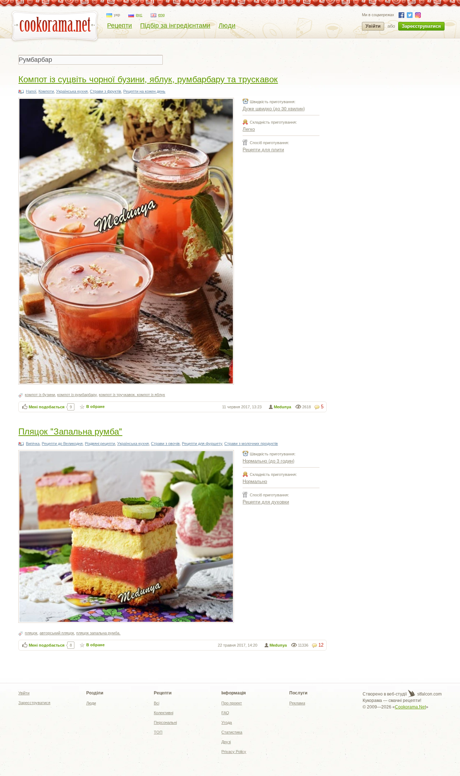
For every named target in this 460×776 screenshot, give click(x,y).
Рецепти (119, 25)
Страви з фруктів (105, 91)
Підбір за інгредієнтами (175, 25)
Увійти (373, 26)
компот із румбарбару (77, 394)
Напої (31, 91)
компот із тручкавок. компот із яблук (132, 394)
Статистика (231, 732)
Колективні (163, 713)
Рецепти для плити (263, 149)
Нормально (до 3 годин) (268, 460)
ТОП (158, 732)
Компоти (46, 91)
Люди (226, 25)
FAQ (225, 713)
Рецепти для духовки (266, 501)
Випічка (33, 443)
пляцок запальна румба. (98, 633)
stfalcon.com (429, 694)
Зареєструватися (421, 26)
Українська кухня (72, 91)
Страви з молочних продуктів (251, 443)
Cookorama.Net (410, 707)
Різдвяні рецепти (100, 443)
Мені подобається (46, 407)
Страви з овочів (165, 443)
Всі (156, 703)
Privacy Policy (233, 751)
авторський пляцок (57, 633)
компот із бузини (40, 394)
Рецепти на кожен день (144, 91)
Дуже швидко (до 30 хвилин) (274, 108)
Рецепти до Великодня (62, 443)
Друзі (226, 742)
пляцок (31, 633)
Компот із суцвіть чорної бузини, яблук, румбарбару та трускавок (148, 78)
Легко (249, 128)
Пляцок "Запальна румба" (70, 430)
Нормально (255, 481)
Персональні (165, 722)
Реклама (297, 703)
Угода (226, 722)
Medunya (282, 407)
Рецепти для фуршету (202, 443)
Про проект (231, 703)
